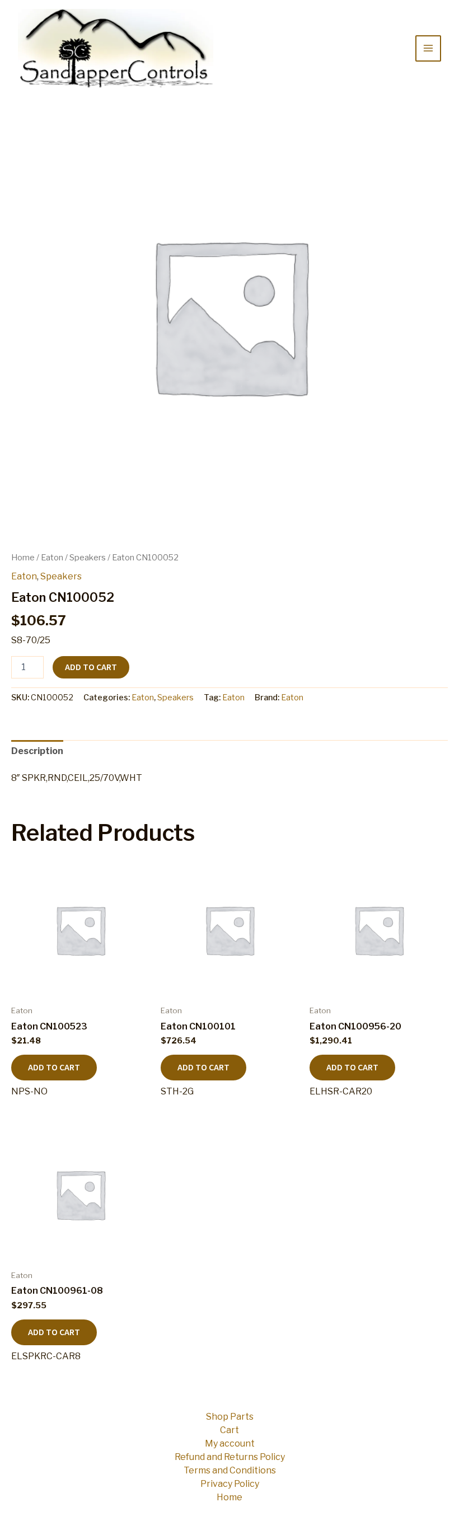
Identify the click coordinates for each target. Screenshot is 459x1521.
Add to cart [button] (54, 1067)
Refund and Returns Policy (230, 1457)
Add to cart (91, 667)
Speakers (87, 558)
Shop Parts (230, 1416)
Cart (229, 1430)
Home (23, 558)
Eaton (52, 558)
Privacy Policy (229, 1483)
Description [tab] (37, 751)
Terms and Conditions (230, 1470)
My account (230, 1443)
